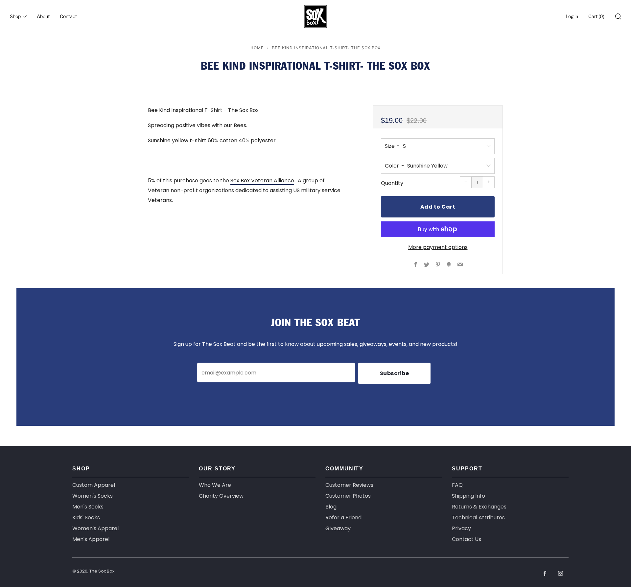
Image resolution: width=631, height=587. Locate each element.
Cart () (596, 16)
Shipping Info (468, 496)
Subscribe (394, 373)
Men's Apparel (90, 539)
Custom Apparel (93, 485)
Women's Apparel (95, 528)
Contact (68, 16)
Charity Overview (221, 496)
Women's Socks (92, 496)
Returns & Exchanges (479, 506)
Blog (331, 506)
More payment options (438, 247)
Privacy (461, 528)
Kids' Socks (86, 517)
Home (257, 47)
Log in (572, 16)
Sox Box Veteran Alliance (262, 180)
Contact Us (466, 539)
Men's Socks (88, 506)
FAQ (457, 485)
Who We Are (215, 485)
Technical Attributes (478, 517)
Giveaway (338, 528)
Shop (15, 16)
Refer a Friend (343, 517)
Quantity (392, 183)
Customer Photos (348, 496)
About (43, 16)
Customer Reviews (349, 485)
